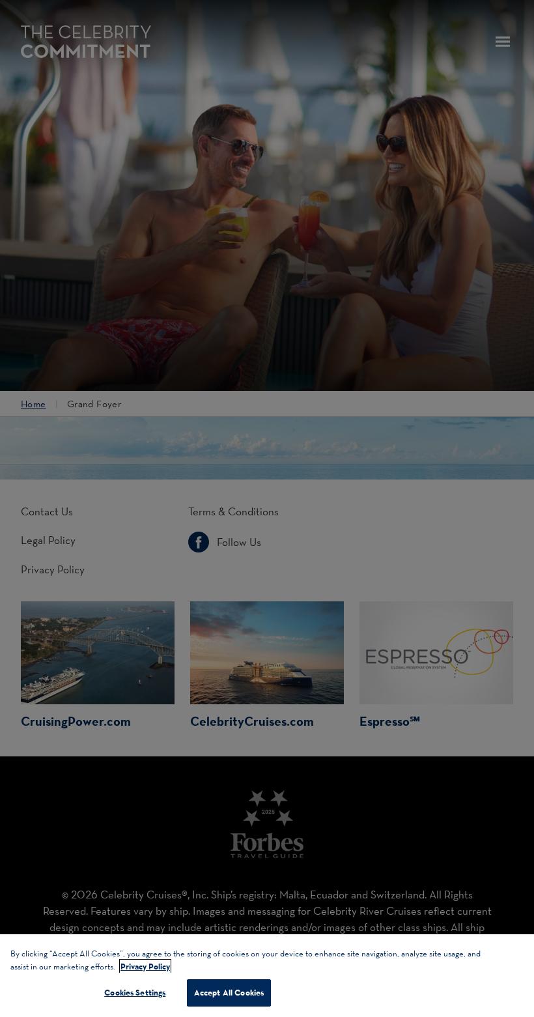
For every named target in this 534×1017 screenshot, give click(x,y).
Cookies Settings (134, 992)
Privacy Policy (145, 966)
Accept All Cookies (229, 992)
